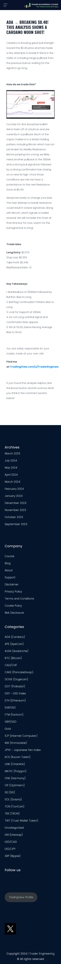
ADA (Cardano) (15, 637)
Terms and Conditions (19, 598)
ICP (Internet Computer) (21, 736)
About (9, 570)
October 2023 (14, 517)
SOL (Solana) (13, 799)
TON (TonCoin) (14, 806)
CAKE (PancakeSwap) (19, 672)
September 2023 (16, 524)
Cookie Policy (13, 606)
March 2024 (12, 482)
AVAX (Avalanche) (16, 651)
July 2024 (11, 460)
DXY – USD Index (15, 693)
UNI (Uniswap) (14, 835)
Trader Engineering (41, 954)
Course (9, 556)
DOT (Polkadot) (15, 686)
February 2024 (14, 489)
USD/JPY (10, 849)
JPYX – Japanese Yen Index (23, 750)
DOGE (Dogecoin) (16, 679)
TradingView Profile (21, 897)
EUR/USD (10, 707)
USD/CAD (11, 842)
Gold (8, 729)
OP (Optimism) (15, 785)
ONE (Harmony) (15, 778)
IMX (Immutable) (16, 743)
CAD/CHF (11, 665)
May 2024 (11, 468)
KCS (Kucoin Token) (17, 757)
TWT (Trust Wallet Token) (21, 821)
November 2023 (15, 510)
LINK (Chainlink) (15, 764)
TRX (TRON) (12, 813)
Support (10, 577)
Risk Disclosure (14, 613)
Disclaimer (12, 584)
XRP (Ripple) (13, 856)
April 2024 (11, 475)
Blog (7, 563)
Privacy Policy (13, 591)
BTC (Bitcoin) (13, 658)
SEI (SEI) (10, 792)
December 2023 (15, 503)
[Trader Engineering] (41, 5)
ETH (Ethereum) (15, 700)
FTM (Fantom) (14, 715)
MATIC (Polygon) (15, 771)
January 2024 (14, 496)
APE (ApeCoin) (14, 644)
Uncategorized (14, 828)
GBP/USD (10, 722)
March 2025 (12, 453)
